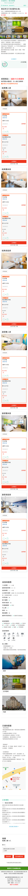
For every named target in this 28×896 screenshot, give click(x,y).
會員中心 (5, 0)
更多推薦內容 (19, 856)
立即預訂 (14, 161)
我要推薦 (8, 856)
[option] (14, 662)
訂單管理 (12, 0)
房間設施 (5, 108)
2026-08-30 (5, 123)
